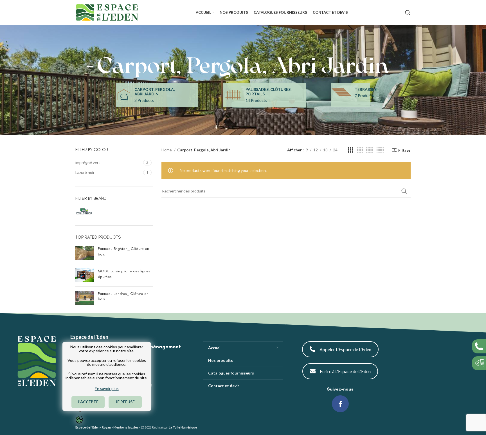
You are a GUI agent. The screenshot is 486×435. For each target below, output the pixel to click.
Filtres (404, 150)
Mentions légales (126, 427)
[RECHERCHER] (404, 191)
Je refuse (125, 401)
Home (167, 149)
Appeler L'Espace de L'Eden (345, 349)
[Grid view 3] (350, 150)
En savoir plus (107, 388)
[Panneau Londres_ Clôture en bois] (84, 298)
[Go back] (90, 66)
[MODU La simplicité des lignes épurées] (84, 275)
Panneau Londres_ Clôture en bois (123, 296)
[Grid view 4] (360, 150)
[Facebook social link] (340, 403)
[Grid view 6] (380, 150)
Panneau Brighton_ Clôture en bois (123, 251)
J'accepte (88, 401)
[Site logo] (106, 12)
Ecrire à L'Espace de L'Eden (345, 371)
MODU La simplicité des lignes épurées (124, 274)
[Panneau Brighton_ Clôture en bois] (84, 253)
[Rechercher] (407, 12)
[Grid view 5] (369, 150)
